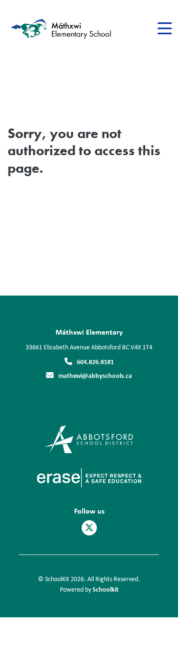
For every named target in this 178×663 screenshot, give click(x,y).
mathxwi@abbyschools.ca (95, 375)
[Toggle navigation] (164, 28)
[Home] (61, 29)
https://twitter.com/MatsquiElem (89, 528)
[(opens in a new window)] (89, 439)
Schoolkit (106, 589)
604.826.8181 (95, 361)
